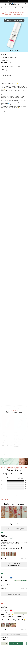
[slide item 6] (13, 454)
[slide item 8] (16, 454)
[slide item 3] (14, 50)
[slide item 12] (23, 454)
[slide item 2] (12, 50)
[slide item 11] (21, 454)
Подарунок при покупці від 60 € (14, 1)
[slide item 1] (10, 50)
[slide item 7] (14, 454)
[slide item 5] (17, 50)
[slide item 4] (15, 50)
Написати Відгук (14, 495)
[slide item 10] (20, 454)
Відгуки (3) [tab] (4, 499)
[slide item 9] (18, 454)
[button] (14, 75)
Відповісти (3, 558)
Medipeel (3, 54)
